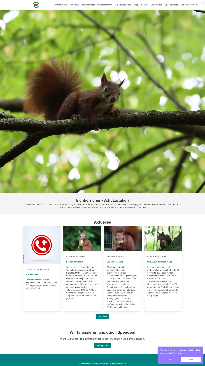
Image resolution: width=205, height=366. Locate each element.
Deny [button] (170, 359)
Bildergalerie (156, 5)
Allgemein (74, 5)
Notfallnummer (60, 5)
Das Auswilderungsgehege (159, 262)
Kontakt (144, 5)
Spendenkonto (171, 5)
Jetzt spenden (102, 345)
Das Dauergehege (115, 262)
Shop (136, 5)
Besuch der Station (75, 262)
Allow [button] (191, 359)
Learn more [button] (178, 353)
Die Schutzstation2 (189, 5)
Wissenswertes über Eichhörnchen (97, 5)
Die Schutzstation (123, 5)
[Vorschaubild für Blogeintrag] (42, 263)
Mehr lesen (102, 316)
